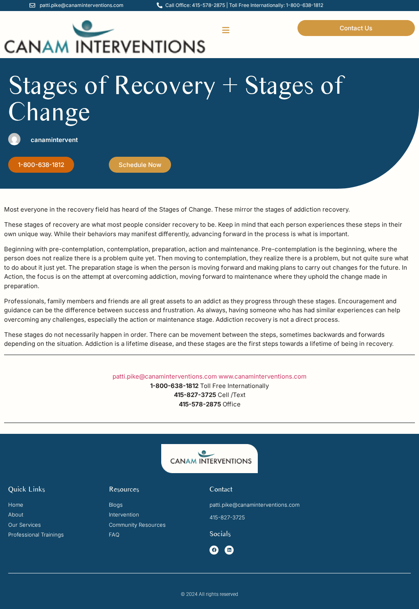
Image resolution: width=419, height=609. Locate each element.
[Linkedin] (229, 550)
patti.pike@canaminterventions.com (165, 376)
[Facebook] (214, 550)
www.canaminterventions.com (262, 376)
